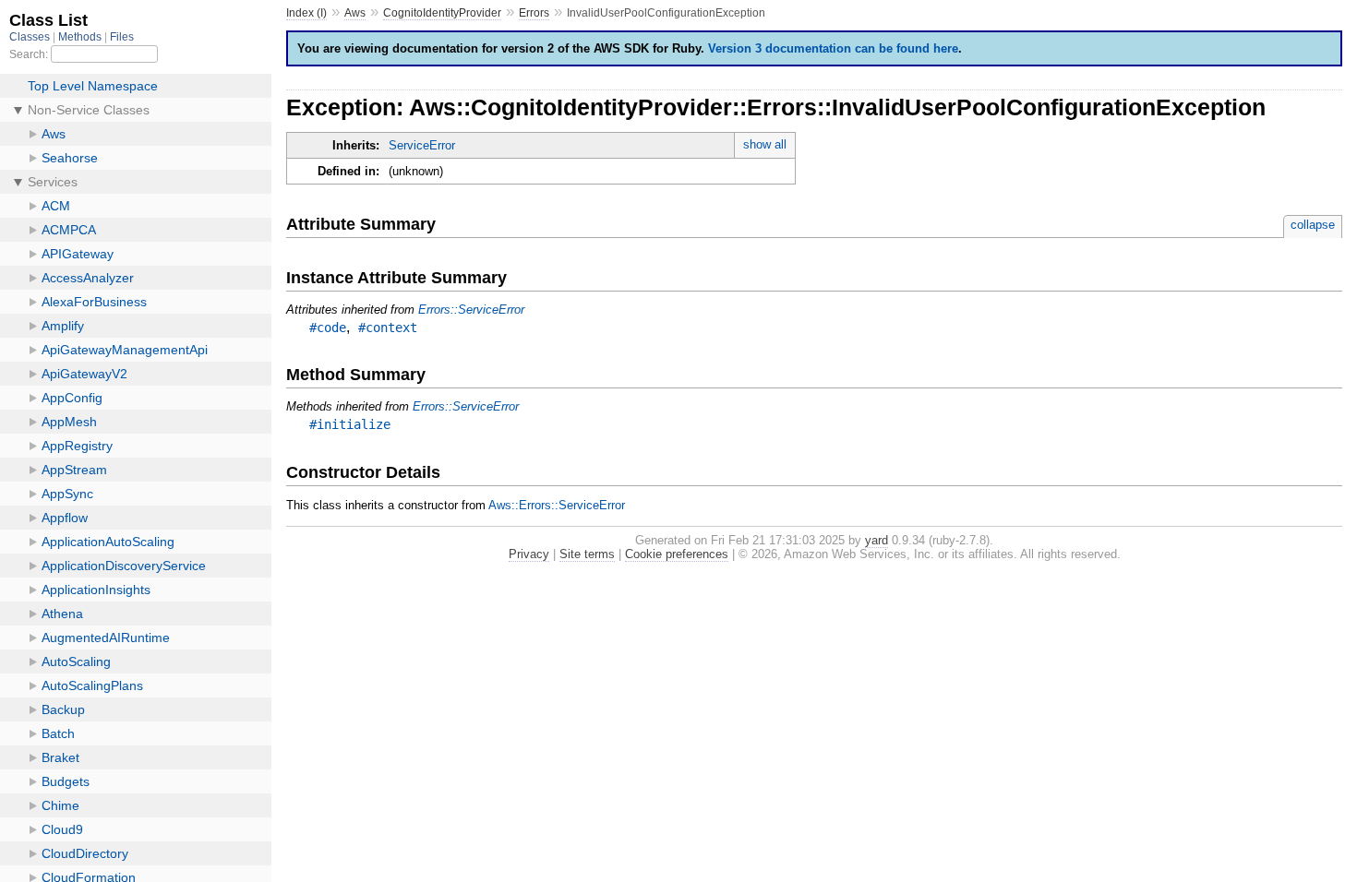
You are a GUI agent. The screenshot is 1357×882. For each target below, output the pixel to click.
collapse (1313, 225)
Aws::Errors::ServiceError (556, 505)
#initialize (349, 424)
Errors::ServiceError (471, 309)
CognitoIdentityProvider (442, 12)
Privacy (529, 554)
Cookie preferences (676, 554)
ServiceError (422, 145)
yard (876, 540)
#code (327, 327)
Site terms (587, 554)
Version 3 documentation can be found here (833, 48)
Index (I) (306, 12)
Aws (355, 12)
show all (765, 144)
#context (387, 327)
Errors (534, 12)
